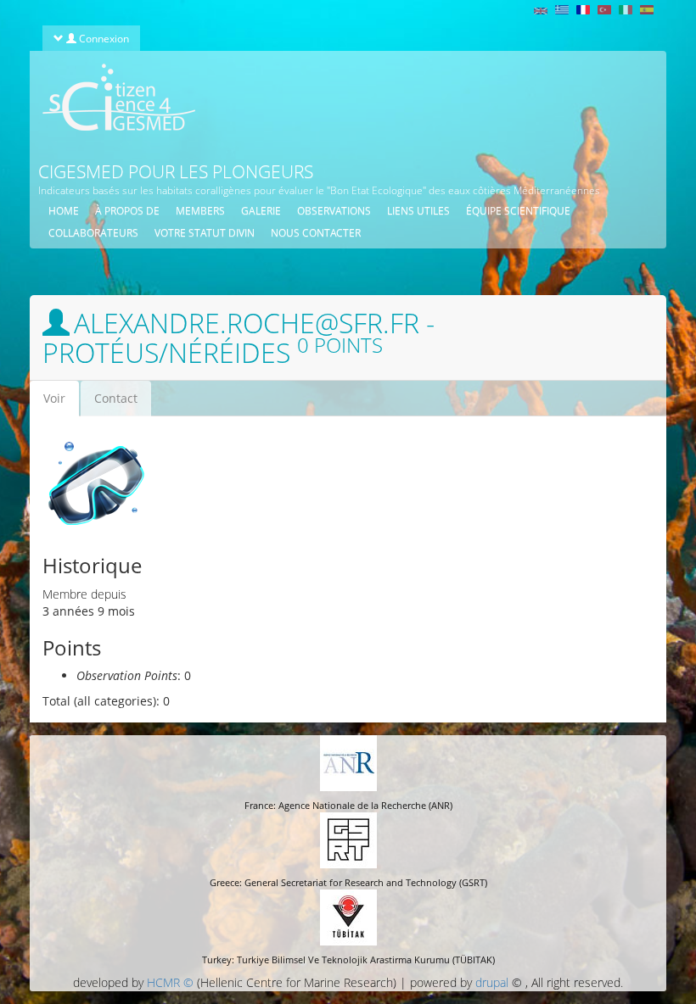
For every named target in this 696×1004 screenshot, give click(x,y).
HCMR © (170, 982)
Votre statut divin (204, 233)
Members (200, 211)
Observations (334, 211)
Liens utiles (418, 211)
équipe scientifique (518, 211)
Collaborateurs (93, 233)
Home (63, 211)
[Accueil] (112, 97)
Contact (116, 398)
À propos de (127, 211)
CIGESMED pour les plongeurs (175, 171)
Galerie (261, 211)
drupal (491, 982)
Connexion (102, 38)
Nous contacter (316, 233)
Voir (61, 403)
